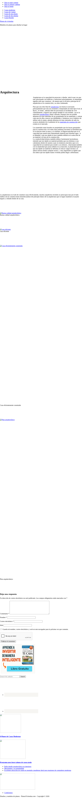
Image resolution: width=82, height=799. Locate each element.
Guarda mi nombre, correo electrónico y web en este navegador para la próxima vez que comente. (35, 629)
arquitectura (55, 107)
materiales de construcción (69, 122)
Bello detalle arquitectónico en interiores (17, 766)
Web (1, 625)
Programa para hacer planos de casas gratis (16, 762)
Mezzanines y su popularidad (14, 768)
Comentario (4, 614)
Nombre (3, 617)
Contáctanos (8, 793)
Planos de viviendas (6, 21)
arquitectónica (44, 114)
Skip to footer (8, 6)
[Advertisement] (41, 42)
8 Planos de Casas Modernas (10, 736)
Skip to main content (11, 3)
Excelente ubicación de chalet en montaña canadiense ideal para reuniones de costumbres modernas (37, 770)
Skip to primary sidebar (12, 4)
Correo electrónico (7, 621)
